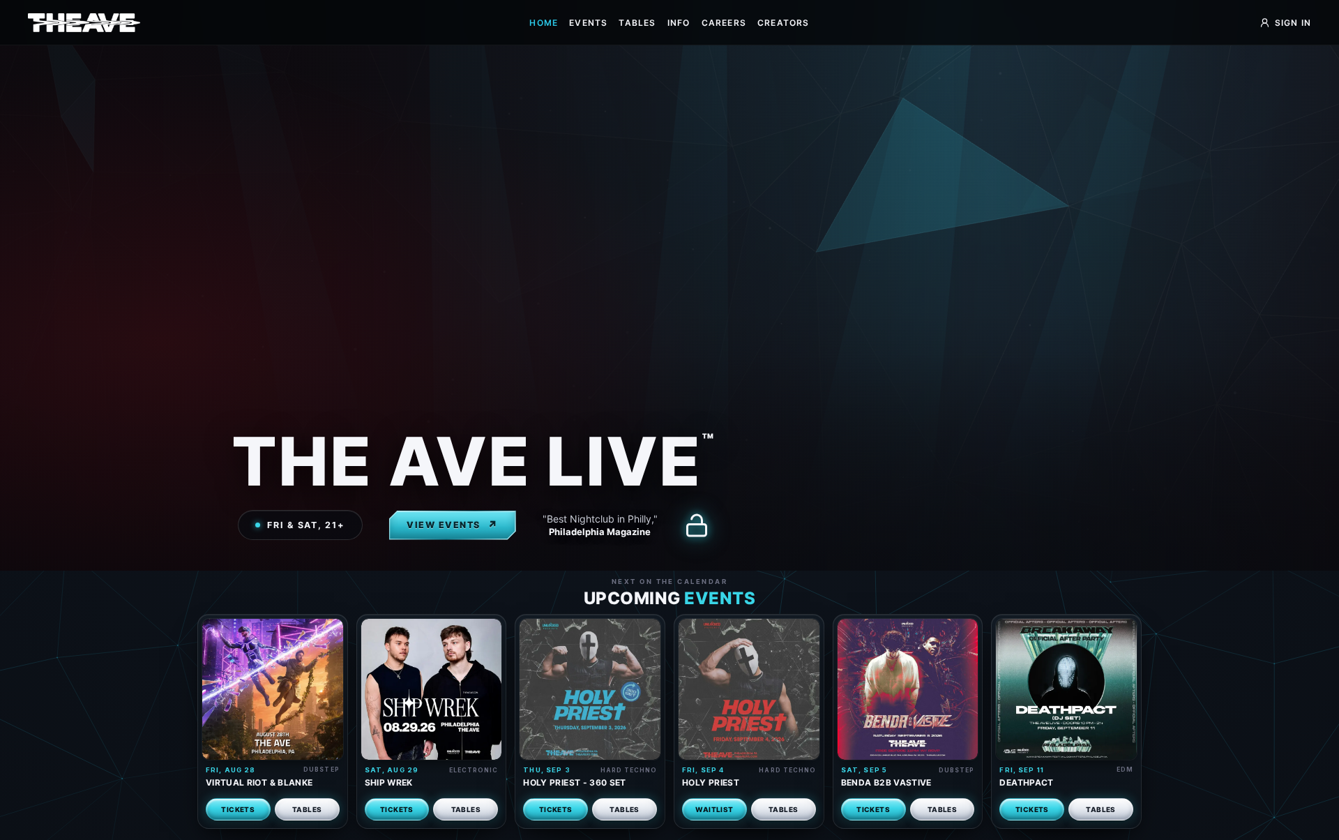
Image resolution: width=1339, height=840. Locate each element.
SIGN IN (1293, 22)
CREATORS (783, 22)
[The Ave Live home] (84, 22)
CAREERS (724, 22)
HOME (543, 22)
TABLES (637, 22)
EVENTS (588, 22)
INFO (678, 22)
